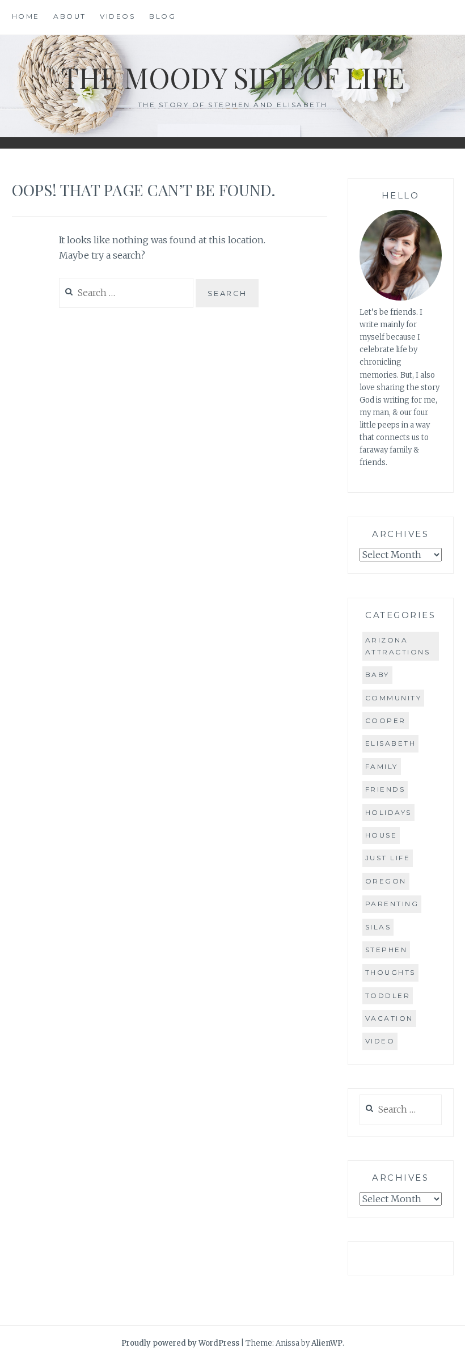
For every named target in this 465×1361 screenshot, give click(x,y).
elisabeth (390, 743)
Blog (162, 16)
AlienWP (327, 1343)
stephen (386, 949)
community (393, 698)
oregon (386, 881)
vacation (389, 1018)
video (380, 1041)
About (69, 16)
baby (377, 674)
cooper (385, 720)
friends (385, 789)
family (381, 766)
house (381, 835)
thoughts (390, 972)
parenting (392, 903)
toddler (388, 995)
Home (26, 16)
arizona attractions (397, 646)
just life (388, 857)
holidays (388, 812)
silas (378, 927)
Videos (117, 16)
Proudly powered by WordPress (180, 1343)
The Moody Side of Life (232, 77)
